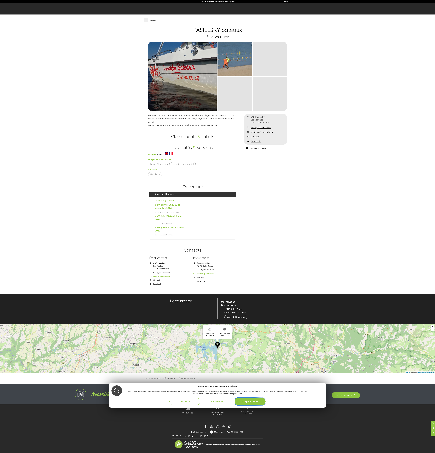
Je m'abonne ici (344, 395)
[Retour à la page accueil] (146, 20)
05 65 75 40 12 (237, 431)
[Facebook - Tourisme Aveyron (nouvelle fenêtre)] (205, 426)
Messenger (218, 431)
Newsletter (433, 428)
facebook (185, 378)
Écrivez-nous (201, 432)
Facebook (256, 141)
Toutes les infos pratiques (217, 413)
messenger (171, 378)
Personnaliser (217, 401)
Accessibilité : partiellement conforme (238, 444)
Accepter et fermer (250, 401)
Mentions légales (218, 444)
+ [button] (432, 326)
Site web (255, 136)
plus (193, 378)
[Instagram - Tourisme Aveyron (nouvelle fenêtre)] (217, 426)
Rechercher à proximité (210, 334)
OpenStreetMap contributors (425, 372)
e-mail (159, 378)
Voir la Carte (187, 413)
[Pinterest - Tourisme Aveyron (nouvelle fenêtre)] (223, 426)
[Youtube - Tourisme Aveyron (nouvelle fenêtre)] (211, 426)
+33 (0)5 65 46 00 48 (261, 127)
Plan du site (256, 444)
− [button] (432, 329)
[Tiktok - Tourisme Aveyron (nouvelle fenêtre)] (229, 426)
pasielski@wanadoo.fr (262, 132)
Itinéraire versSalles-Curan (225, 334)
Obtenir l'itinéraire (236, 317)
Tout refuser (185, 401)
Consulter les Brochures (247, 412)
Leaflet (408, 372)
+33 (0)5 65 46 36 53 (205, 270)
